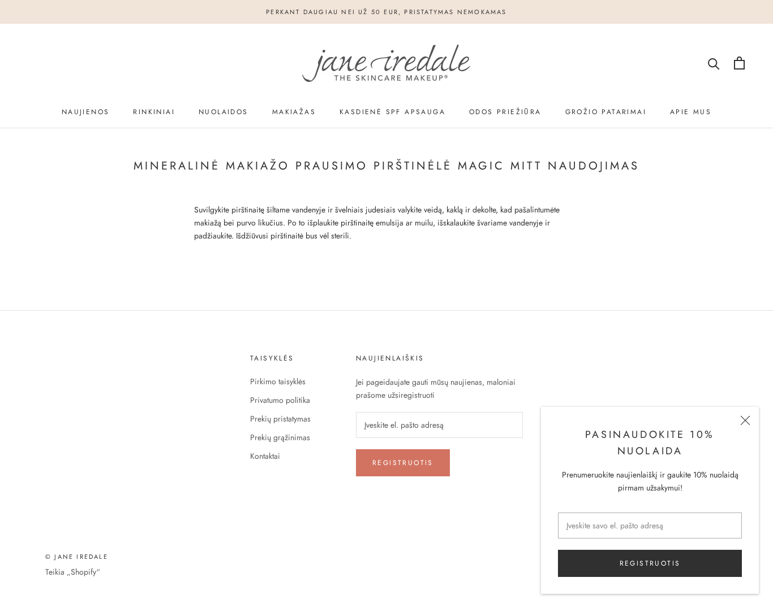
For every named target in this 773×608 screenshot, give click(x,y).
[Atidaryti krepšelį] (739, 63)
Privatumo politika (280, 400)
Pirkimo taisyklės (278, 381)
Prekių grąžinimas (280, 437)
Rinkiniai (154, 112)
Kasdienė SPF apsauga (392, 112)
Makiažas (294, 112)
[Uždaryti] (745, 420)
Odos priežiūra (505, 112)
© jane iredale (76, 556)
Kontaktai (265, 456)
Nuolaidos (223, 112)
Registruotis (650, 563)
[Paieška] (714, 63)
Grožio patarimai (605, 112)
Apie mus (690, 112)
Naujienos (86, 112)
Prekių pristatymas (280, 418)
